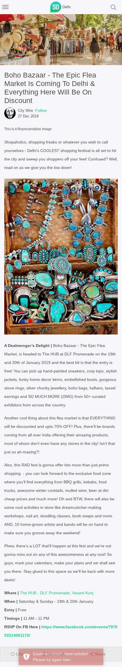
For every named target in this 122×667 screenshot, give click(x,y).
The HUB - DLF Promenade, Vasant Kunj (56, 593)
